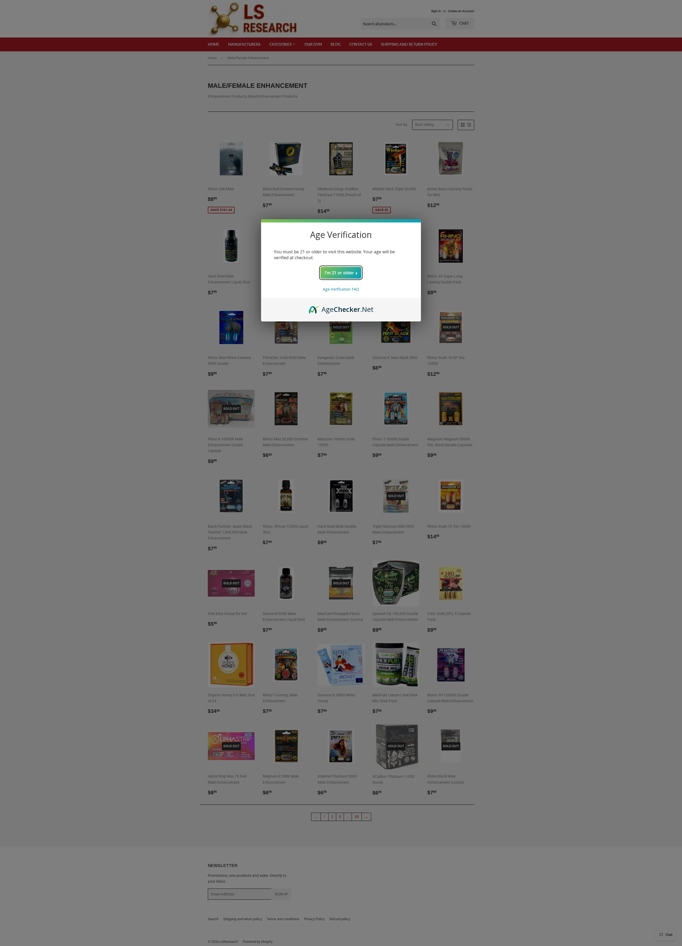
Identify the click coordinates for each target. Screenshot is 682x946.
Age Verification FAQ (341, 289)
